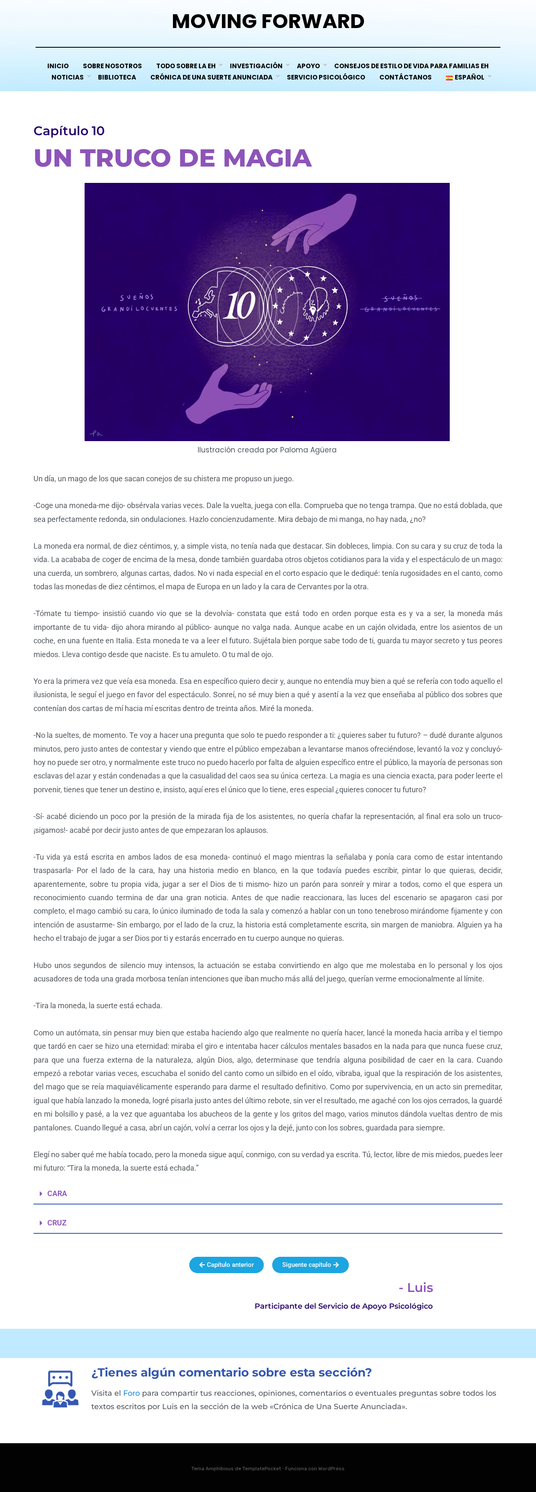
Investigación (256, 66)
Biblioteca (117, 77)
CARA (57, 1193)
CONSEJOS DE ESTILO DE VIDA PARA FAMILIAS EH (411, 66)
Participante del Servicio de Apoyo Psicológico (344, 1306)
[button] (268, 1194)
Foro (131, 1393)
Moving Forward (268, 21)
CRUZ (57, 1222)
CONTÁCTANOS (405, 77)
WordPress (331, 1468)
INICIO (58, 66)
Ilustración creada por (267, 450)
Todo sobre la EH (186, 66)
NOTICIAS (68, 77)
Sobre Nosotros (112, 66)
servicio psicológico (326, 77)
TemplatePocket (261, 1468)
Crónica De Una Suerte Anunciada (211, 77)
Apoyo (308, 66)
